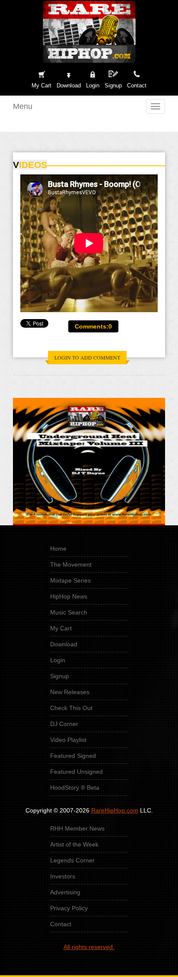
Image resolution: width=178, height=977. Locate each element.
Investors (62, 876)
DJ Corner (64, 723)
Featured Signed (73, 755)
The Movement (71, 564)
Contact (60, 924)
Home (58, 548)
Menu (22, 106)
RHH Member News (77, 828)
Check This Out (71, 707)
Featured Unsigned (76, 771)
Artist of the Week (74, 844)
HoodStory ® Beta (74, 787)
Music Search (68, 612)
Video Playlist (68, 739)
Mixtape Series (70, 580)
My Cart (61, 628)
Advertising (65, 892)
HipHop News (68, 596)
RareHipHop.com (114, 810)
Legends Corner (72, 860)
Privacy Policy (69, 908)
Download (63, 644)
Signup (113, 85)
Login (92, 85)
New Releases (69, 692)
